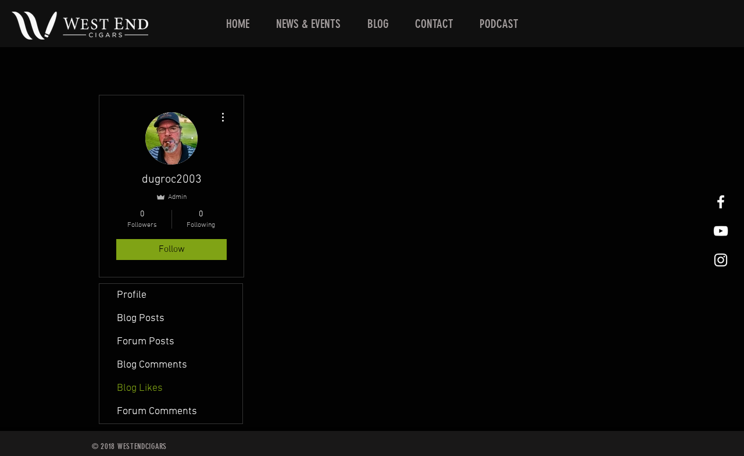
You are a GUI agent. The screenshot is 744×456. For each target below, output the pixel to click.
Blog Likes (140, 388)
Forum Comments (157, 411)
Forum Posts (145, 342)
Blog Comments (152, 365)
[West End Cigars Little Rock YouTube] (720, 231)
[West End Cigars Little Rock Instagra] (720, 260)
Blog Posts (140, 318)
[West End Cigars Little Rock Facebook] (720, 202)
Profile (131, 295)
